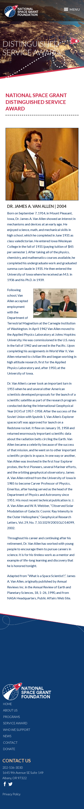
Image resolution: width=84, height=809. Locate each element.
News (7, 736)
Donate (9, 749)
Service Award (15, 723)
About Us (10, 710)
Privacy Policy (11, 794)
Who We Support (16, 729)
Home (7, 704)
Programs (11, 717)
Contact (10, 742)
